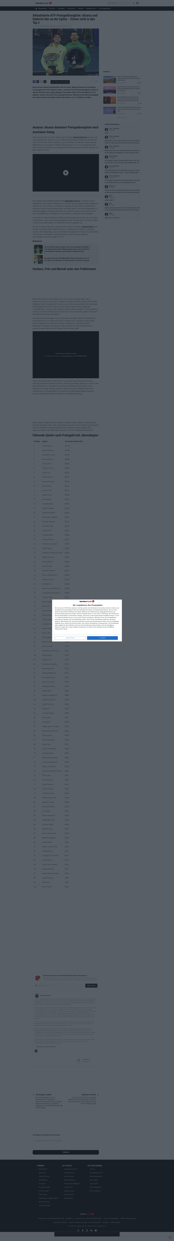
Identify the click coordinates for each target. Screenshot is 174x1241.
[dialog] (87, 620)
